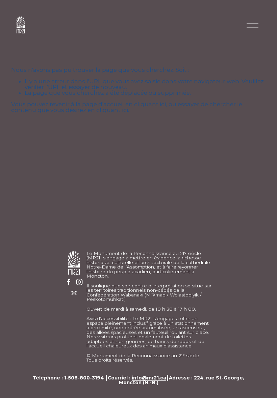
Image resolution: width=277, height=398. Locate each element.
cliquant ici (150, 104)
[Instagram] (79, 282)
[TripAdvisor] (74, 292)
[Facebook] (68, 282)
